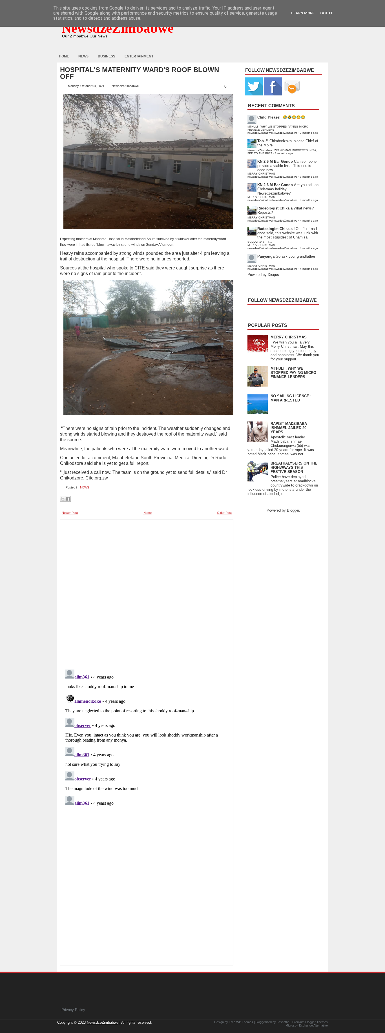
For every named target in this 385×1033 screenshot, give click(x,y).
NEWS (84, 487)
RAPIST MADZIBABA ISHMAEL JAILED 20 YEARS (289, 427)
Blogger (293, 510)
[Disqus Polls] (146, 592)
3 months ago (284, 153)
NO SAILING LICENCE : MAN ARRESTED (291, 398)
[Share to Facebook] (68, 499)
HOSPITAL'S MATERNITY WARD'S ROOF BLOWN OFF (139, 73)
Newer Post (70, 512)
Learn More (303, 13)
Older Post (224, 512)
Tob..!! (262, 141)
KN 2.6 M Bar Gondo (275, 161)
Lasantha (283, 1022)
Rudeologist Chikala (275, 208)
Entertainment (139, 56)
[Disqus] (146, 737)
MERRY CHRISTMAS (289, 337)
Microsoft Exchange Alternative (307, 1025)
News (83, 56)
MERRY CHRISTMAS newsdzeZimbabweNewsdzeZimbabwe (272, 175)
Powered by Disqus (263, 275)
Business (106, 56)
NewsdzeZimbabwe (117, 28)
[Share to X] (62, 499)
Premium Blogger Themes (310, 1022)
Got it (326, 13)
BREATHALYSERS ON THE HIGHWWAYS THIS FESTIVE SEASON (294, 467)
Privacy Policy (73, 1010)
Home (64, 56)
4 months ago (309, 220)
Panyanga (266, 256)
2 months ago (309, 132)
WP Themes (244, 1022)
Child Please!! (269, 117)
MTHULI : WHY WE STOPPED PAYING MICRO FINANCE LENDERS (293, 372)
